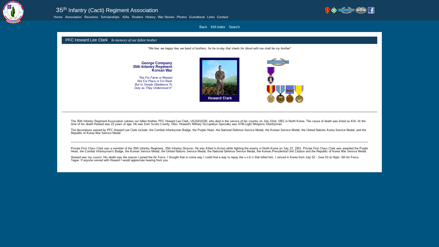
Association (73, 17)
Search (234, 27)
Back (203, 27)
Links (211, 17)
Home (58, 17)
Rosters (137, 17)
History (150, 17)
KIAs (126, 17)
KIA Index (218, 27)
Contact (222, 17)
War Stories (166, 17)
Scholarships (110, 17)
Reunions (91, 17)
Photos (182, 17)
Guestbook (197, 17)
